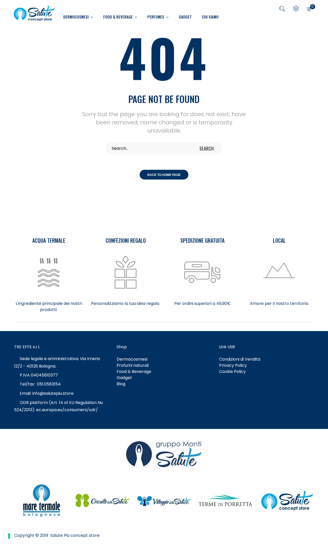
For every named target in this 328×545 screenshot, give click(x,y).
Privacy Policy (233, 365)
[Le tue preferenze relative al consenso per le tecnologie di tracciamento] (9, 536)
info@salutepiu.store (53, 393)
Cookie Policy (232, 371)
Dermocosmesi (132, 359)
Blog (121, 384)
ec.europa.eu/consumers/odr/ (67, 410)
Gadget (124, 378)
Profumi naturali (133, 365)
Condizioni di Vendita (239, 359)
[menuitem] (80, 16)
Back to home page (164, 175)
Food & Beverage (134, 371)
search (206, 148)
